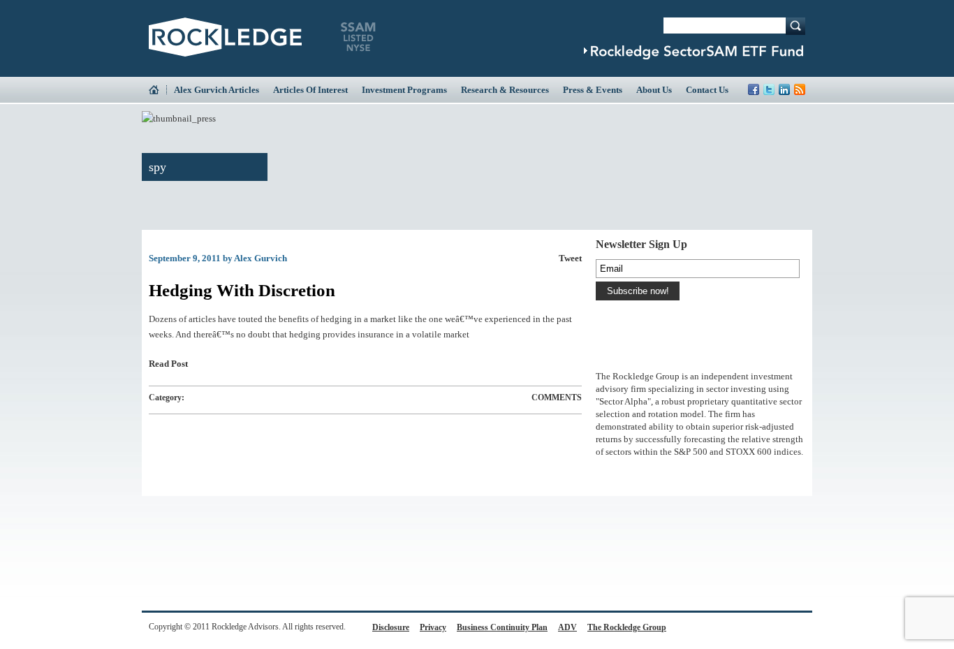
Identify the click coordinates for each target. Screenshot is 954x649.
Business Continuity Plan (502, 627)
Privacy (433, 627)
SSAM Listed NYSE (358, 37)
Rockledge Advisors (225, 37)
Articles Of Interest (310, 90)
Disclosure (390, 627)
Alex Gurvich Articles (216, 90)
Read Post (168, 363)
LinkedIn (784, 89)
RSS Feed (799, 89)
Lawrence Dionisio (627, 355)
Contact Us (707, 90)
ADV (567, 627)
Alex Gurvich (260, 258)
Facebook (753, 89)
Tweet (570, 258)
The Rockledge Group (626, 627)
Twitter (769, 89)
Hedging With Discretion (242, 290)
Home (157, 89)
